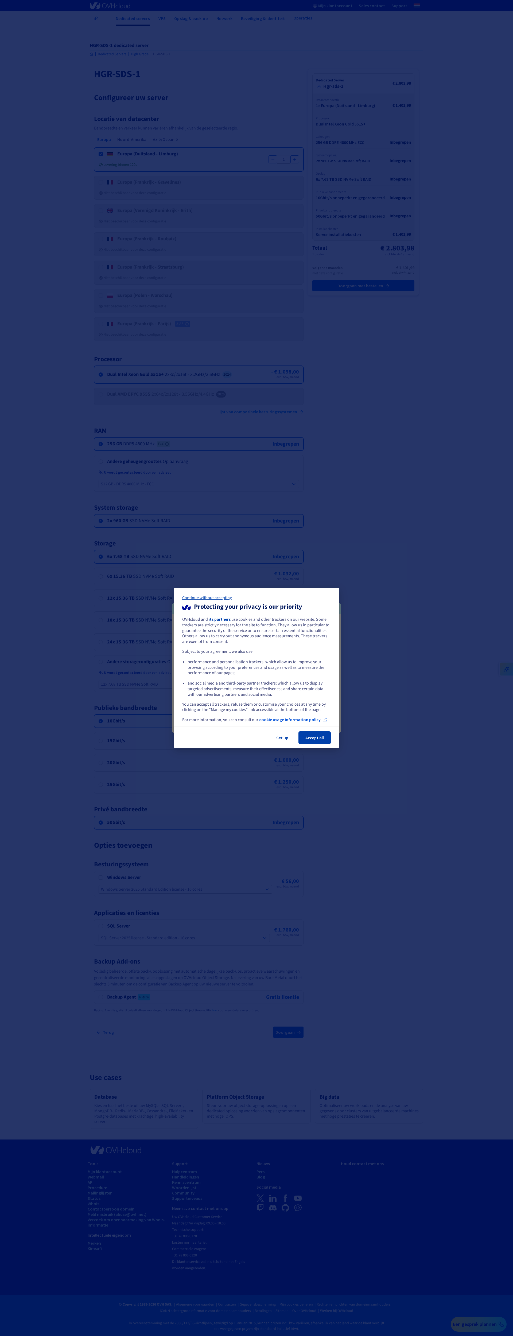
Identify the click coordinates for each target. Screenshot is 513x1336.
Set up (282, 737)
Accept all (314, 737)
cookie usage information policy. (290, 719)
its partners (220, 619)
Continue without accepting (207, 598)
